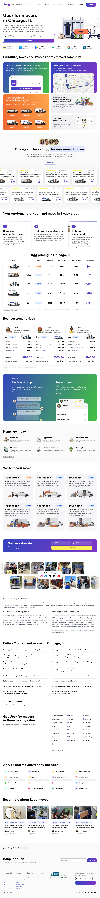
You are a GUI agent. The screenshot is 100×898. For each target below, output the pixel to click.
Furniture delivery (20, 877)
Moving (18, 875)
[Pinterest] (85, 892)
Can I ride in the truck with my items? (64, 681)
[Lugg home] (7, 4)
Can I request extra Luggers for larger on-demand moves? (70, 676)
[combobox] (16, 36)
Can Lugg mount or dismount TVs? (14, 669)
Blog (5, 881)
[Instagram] (41, 576)
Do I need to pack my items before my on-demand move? (21, 681)
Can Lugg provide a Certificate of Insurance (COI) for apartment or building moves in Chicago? (68, 656)
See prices (29, 40)
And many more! (8, 456)
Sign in (81, 4)
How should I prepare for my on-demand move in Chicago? (22, 686)
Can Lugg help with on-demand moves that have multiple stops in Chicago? (15, 663)
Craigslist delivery (20, 879)
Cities (38, 5)
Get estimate (70, 5)
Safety (28, 881)
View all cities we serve (58, 750)
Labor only (18, 888)
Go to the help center (23, 705)
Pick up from (10, 35)
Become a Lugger (8, 885)
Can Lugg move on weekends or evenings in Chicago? (69, 650)
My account (30, 877)
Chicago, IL (11, 848)
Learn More (15, 392)
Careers (40, 877)
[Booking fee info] (13, 350)
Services (28, 5)
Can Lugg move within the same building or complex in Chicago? (72, 662)
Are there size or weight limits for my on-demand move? (21, 676)
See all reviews (50, 162)
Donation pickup (20, 884)
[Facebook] (45, 576)
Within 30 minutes (27, 88)
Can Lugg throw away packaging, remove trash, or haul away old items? (15, 692)
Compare (6, 879)
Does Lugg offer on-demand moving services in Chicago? (21, 650)
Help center (30, 875)
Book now (91, 4)
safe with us (61, 108)
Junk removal (19, 886)
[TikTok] (50, 576)
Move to (34, 35)
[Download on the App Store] (79, 878)
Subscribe (92, 860)
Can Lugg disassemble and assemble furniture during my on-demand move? (64, 670)
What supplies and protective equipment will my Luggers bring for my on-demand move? (17, 656)
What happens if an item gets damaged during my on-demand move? (64, 692)
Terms (16, 892)
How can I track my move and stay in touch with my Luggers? (71, 686)
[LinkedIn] (91, 892)
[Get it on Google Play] (88, 878)
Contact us (30, 879)
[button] (24, 177)
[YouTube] (59, 576)
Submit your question (9, 705)
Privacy (12, 892)
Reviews (41, 875)
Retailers (46, 5)
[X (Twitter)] (54, 576)
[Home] (4, 848)
